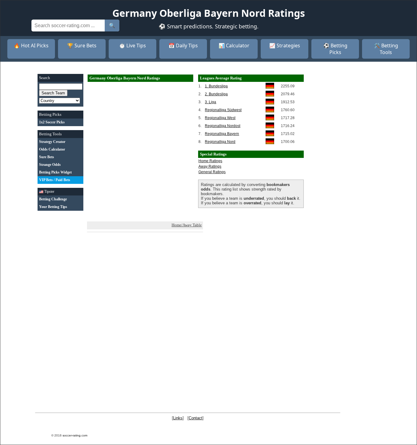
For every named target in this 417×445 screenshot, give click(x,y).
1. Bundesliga (216, 86)
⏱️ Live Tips (132, 45)
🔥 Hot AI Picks (31, 45)
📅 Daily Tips (183, 45)
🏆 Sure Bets (81, 45)
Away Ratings (209, 166)
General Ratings (212, 172)
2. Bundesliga (216, 94)
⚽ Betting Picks (335, 49)
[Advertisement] (60, 306)
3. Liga (210, 102)
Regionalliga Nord (220, 142)
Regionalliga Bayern (222, 134)
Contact (195, 418)
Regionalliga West (220, 118)
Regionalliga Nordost (222, 126)
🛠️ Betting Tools (386, 49)
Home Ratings (210, 161)
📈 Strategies (284, 45)
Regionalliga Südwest (223, 110)
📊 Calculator (234, 45)
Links (178, 418)
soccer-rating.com (75, 435)
